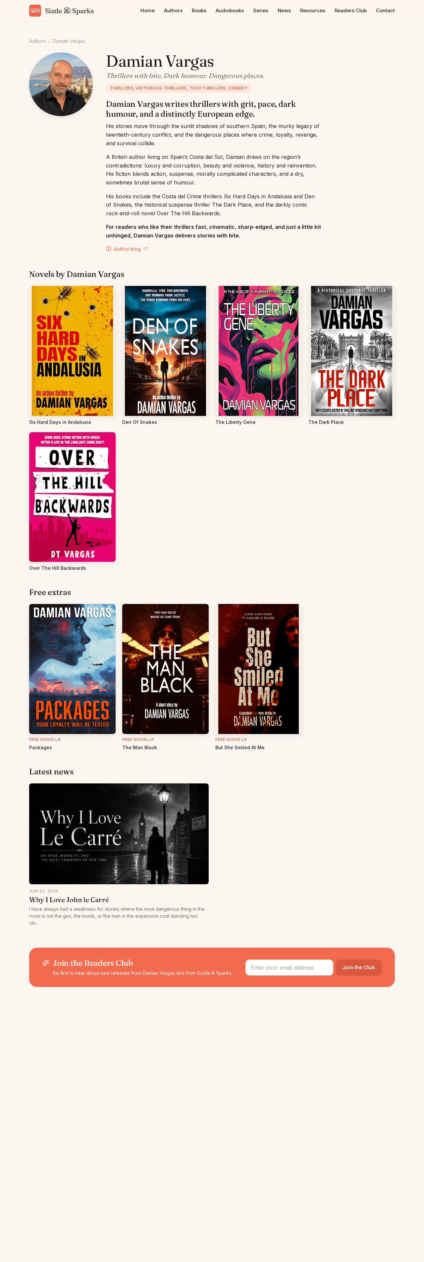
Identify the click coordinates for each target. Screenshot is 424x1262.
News (284, 10)
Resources (312, 10)
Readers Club (351, 10)
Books (199, 10)
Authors (173, 10)
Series (260, 10)
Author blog (127, 249)
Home (147, 10)
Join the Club (359, 967)
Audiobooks (230, 10)
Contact (385, 10)
